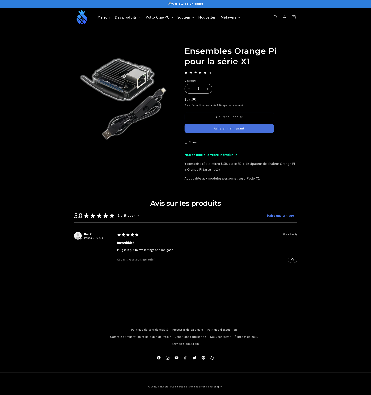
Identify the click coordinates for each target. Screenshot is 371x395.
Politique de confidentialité (149, 329)
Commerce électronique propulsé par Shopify (197, 386)
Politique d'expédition (222, 329)
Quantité (190, 80)
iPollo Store (164, 386)
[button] (127, 17)
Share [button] (193, 142)
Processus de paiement (187, 329)
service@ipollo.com (185, 343)
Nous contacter (220, 336)
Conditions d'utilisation (190, 336)
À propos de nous (246, 336)
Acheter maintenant (229, 128)
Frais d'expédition (195, 105)
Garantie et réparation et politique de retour (140, 336)
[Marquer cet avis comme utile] (292, 260)
